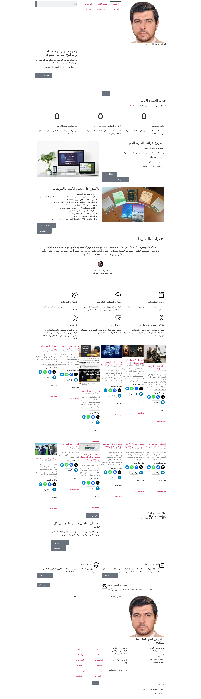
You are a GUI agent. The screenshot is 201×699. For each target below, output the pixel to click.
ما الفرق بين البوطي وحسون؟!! (157, 367)
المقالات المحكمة (69, 302)
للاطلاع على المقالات (150, 564)
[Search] (36, 4)
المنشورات (115, 9)
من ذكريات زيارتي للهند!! (46, 458)
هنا (131, 106)
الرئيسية (116, 4)
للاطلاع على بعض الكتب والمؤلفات (76, 189)
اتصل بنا (89, 9)
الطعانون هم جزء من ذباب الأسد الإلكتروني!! (156, 445)
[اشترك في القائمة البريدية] (104, 586)
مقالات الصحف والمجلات (152, 325)
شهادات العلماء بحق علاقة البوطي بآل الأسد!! (111, 363)
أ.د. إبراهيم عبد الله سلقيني (155, 44)
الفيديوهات (89, 4)
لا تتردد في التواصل (86, 564)
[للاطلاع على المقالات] (161, 565)
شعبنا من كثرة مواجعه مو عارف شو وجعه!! (112, 445)
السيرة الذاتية (103, 4)
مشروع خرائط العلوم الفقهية (145, 143)
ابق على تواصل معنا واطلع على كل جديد (77, 524)
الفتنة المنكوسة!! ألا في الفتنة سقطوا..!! (134, 361)
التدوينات (73, 325)
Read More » (161, 421)
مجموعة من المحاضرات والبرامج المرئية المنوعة (61, 53)
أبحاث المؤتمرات (156, 302)
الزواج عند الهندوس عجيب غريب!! (70, 445)
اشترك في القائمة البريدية (117, 585)
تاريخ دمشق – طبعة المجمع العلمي (70, 347)
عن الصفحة (101, 9)
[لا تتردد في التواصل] (96, 565)
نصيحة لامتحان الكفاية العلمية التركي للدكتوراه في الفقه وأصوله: (90, 457)
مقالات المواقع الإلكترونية (108, 302)
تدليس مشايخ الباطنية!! (90, 391)
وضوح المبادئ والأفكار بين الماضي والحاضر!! (134, 445)
